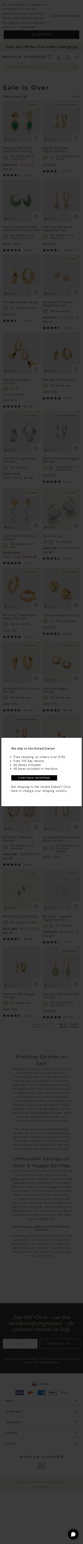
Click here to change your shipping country (41, 789)
